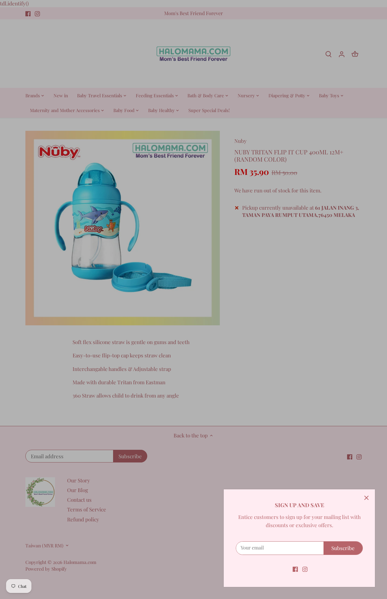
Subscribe (343, 548)
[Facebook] (295, 568)
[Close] (366, 497)
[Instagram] (304, 568)
